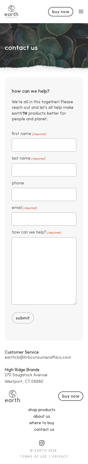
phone (18, 183)
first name (29, 134)
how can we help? (36, 232)
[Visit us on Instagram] (41, 442)
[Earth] (12, 11)
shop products (41, 410)
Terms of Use (33, 456)
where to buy (41, 423)
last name (28, 158)
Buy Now (60, 12)
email (24, 208)
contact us (44, 429)
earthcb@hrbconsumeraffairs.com (38, 357)
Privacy (60, 456)
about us (41, 416)
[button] (81, 11)
